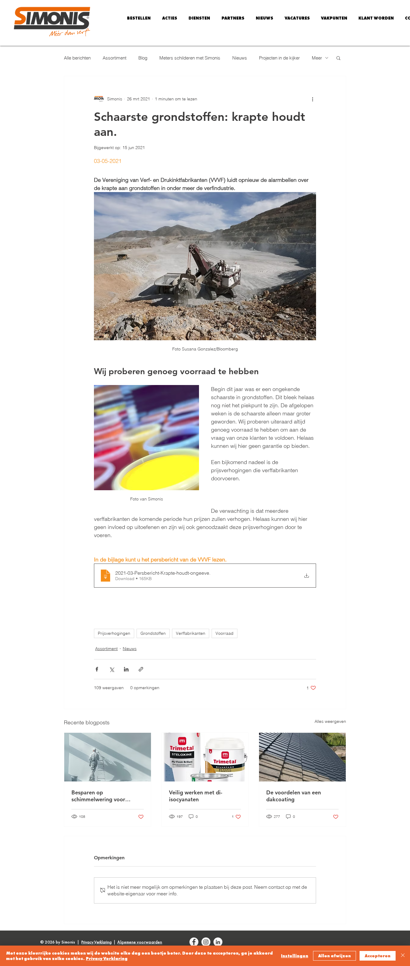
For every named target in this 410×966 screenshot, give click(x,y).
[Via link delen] (141, 669)
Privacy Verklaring (107, 958)
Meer (317, 58)
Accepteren (377, 955)
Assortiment (114, 58)
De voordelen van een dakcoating (293, 796)
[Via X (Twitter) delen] (111, 669)
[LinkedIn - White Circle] (217, 941)
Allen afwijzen (334, 955)
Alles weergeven (330, 721)
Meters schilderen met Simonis (189, 58)
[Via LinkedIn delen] (126, 669)
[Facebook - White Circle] (193, 941)
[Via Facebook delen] (97, 669)
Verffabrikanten (190, 633)
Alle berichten (77, 58)
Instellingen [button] (294, 955)
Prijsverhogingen (114, 633)
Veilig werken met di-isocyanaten (195, 796)
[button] (169, 18)
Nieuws (239, 58)
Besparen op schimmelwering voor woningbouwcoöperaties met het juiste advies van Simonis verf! (102, 796)
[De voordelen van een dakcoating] (302, 757)
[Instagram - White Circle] (205, 941)
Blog (142, 58)
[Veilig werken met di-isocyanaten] (205, 757)
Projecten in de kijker (279, 58)
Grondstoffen (153, 633)
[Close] (402, 955)
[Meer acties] (312, 98)
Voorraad (225, 633)
